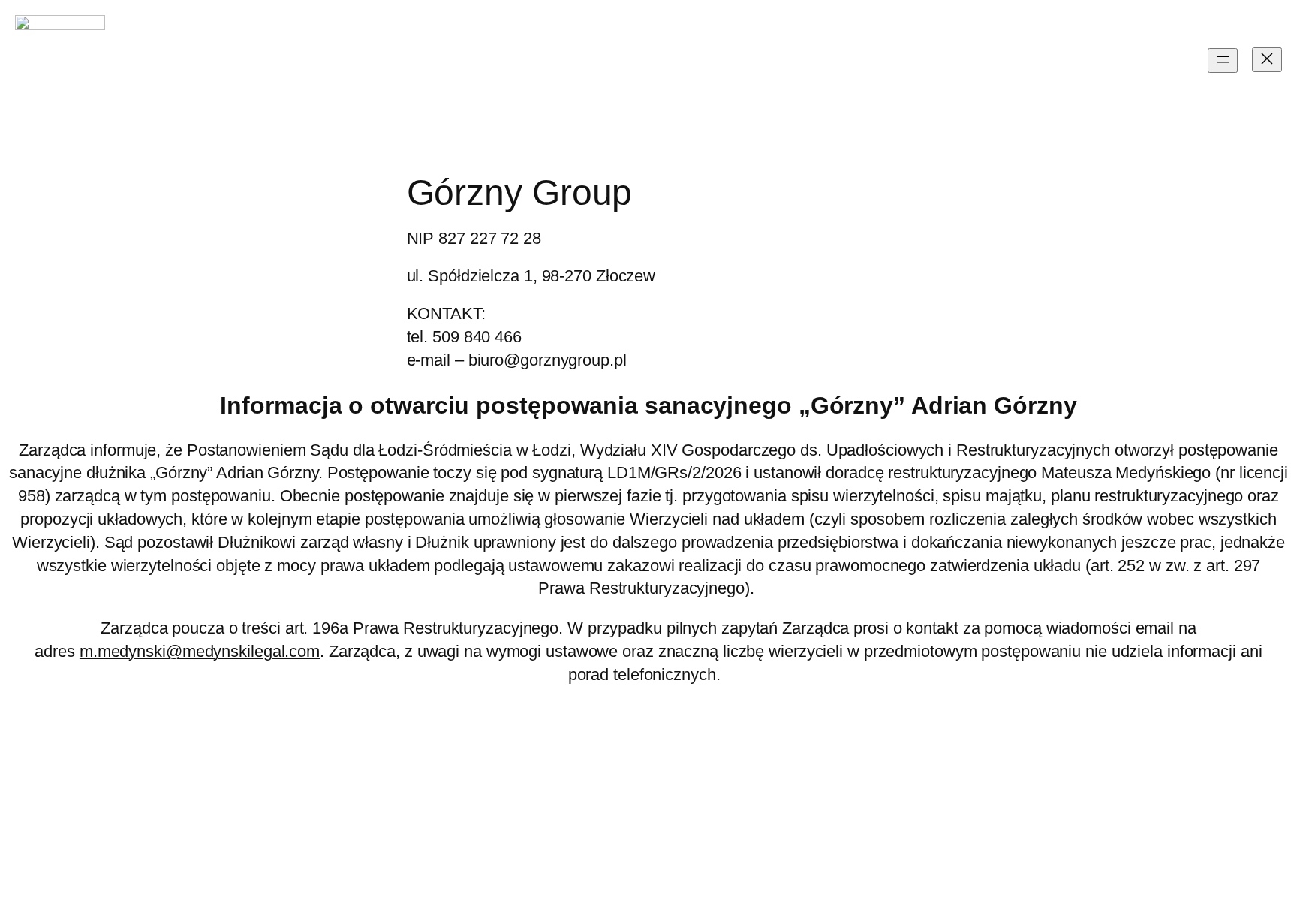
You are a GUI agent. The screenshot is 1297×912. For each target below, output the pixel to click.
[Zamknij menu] (1267, 59)
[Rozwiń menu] (1223, 60)
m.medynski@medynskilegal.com (200, 651)
